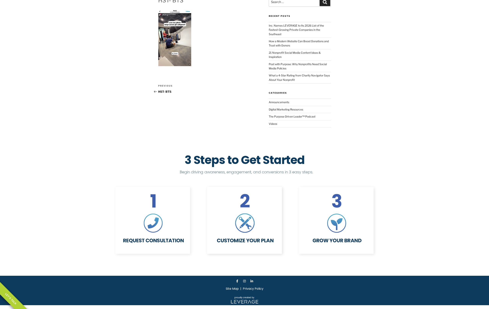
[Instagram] (244, 281)
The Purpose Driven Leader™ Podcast (292, 116)
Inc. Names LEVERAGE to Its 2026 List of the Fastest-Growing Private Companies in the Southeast (296, 30)
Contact (345, 8)
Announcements (279, 102)
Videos (273, 123)
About (312, 8)
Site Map (232, 288)
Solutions (327, 8)
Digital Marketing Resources (286, 109)
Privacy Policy (253, 288)
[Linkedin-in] (251, 281)
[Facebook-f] (237, 281)
